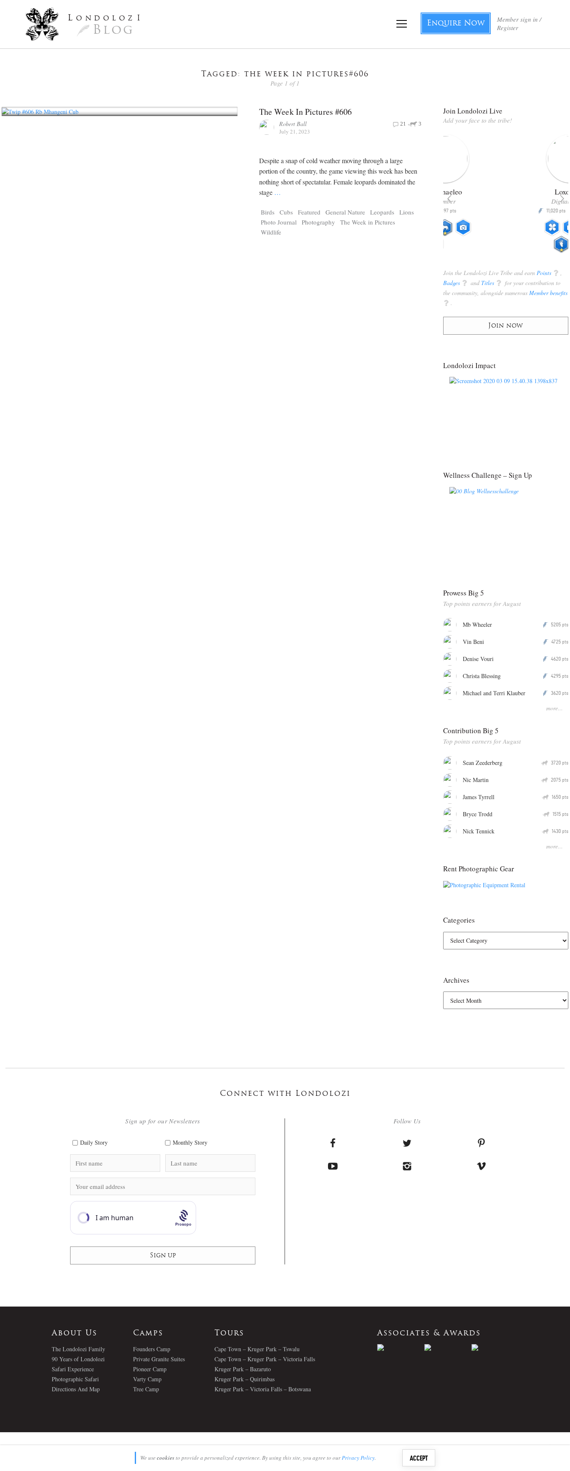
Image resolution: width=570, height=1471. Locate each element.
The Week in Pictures (367, 222)
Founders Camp (151, 1349)
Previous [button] (449, 198)
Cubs (286, 212)
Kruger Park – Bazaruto (242, 1369)
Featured (309, 212)
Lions (406, 212)
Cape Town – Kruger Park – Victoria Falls (264, 1359)
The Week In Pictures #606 (305, 111)
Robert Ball (293, 124)
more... (554, 708)
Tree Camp (146, 1389)
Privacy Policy (358, 1457)
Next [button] (562, 198)
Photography (318, 222)
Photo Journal (279, 222)
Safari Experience (73, 1369)
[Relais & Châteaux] (495, 1347)
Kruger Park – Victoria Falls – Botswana (262, 1389)
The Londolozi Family (78, 1349)
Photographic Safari (75, 1379)
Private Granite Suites (159, 1359)
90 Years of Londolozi (78, 1359)
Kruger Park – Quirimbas (244, 1379)
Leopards (382, 212)
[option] (506, 197)
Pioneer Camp (149, 1369)
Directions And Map (76, 1389)
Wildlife (271, 232)
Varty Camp (147, 1379)
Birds (268, 212)
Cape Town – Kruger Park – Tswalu (257, 1349)
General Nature (345, 212)
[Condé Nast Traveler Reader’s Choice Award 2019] (400, 1347)
